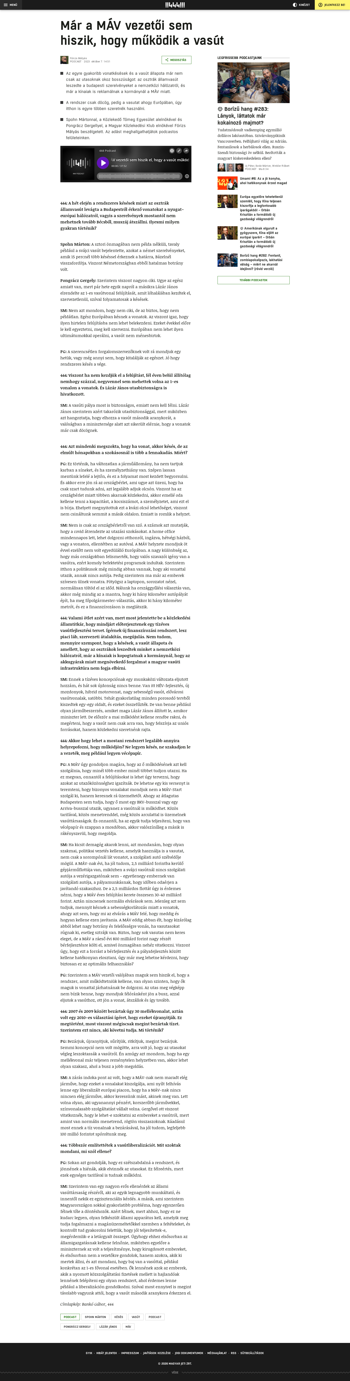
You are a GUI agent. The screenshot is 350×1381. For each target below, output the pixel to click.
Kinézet (304, 4)
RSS (233, 1353)
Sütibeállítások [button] (252, 1353)
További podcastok (254, 280)
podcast (76, 61)
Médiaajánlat (217, 1353)
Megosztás (178, 60)
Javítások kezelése (157, 1353)
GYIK (89, 1353)
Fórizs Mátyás (78, 58)
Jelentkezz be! (334, 4)
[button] (70, 1317)
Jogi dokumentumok (189, 1353)
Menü (13, 4)
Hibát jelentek (106, 1353)
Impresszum (130, 1353)
